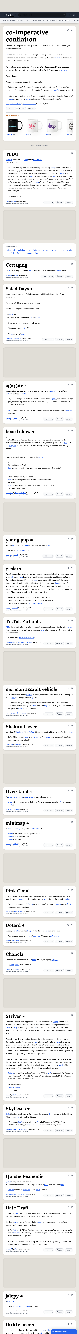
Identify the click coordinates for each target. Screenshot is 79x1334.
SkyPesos (9, 1129)
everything (36, 828)
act (10, 270)
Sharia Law (20, 732)
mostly (17, 828)
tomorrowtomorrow (29, 104)
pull (14, 1306)
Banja (15, 418)
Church (34, 705)
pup (26, 550)
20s (48, 545)
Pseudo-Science (51, 20)
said (22, 334)
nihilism (64, 70)
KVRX (24, 713)
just (17, 550)
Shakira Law (9, 745)
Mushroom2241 (23, 1194)
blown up (36, 936)
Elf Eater (17, 809)
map (8, 828)
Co (7, 55)
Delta (8, 1114)
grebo (8, 608)
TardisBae (16, 969)
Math (54, 176)
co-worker (56, 250)
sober (21, 899)
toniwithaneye (18, 912)
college (55, 1021)
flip (53, 959)
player (16, 1213)
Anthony (11, 1073)
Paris (38, 1122)
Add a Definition (64, 20)
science (57, 58)
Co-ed (19, 253)
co (29, 250)
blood (37, 317)
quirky (46, 1184)
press (21, 577)
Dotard (8, 941)
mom (12, 964)
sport (40, 1222)
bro (32, 638)
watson (14, 1311)
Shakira (47, 737)
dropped (58, 583)
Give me (11, 1189)
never (35, 580)
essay (53, 167)
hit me (17, 964)
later (11, 99)
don (28, 1125)
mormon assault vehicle (13, 713)
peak (62, 1184)
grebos (39, 603)
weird (43, 630)
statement (29, 797)
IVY (49, 1073)
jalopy (7, 1311)
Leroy (10, 802)
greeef (16, 275)
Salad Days (9, 339)
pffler (15, 1249)
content (53, 391)
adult (27, 545)
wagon (29, 695)
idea (61, 802)
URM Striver (16, 1095)
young (22, 550)
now (28, 603)
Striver (8, 1095)
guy (36, 1042)
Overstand (9, 809)
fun (33, 1062)
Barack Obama (14, 1087)
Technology (37, 20)
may (15, 1027)
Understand (37, 159)
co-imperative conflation (13, 104)
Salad (11, 334)
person (14, 545)
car (13, 1301)
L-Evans (13, 201)
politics (61, 1065)
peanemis (26, 1189)
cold (31, 317)
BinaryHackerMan (20, 493)
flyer (50, 1114)
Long (26, 159)
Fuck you (68, 410)
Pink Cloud (9, 912)
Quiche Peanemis (11, 1194)
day (43, 1330)
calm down (54, 936)
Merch (32, 109)
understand (12, 797)
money (58, 904)
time (65, 443)
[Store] (69, 15)
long (29, 931)
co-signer (28, 253)
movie (38, 1189)
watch (24, 394)
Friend (10, 833)
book (20, 1122)
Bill (9, 410)
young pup (9, 555)
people (40, 457)
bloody (33, 603)
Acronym (9, 159)
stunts (27, 1306)
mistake (70, 732)
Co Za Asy (36, 250)
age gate (8, 418)
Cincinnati (17, 1233)
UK (12, 577)
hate (15, 1230)
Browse (20, 20)
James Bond (20, 1306)
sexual (30, 270)
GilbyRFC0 (18, 339)
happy (30, 904)
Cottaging (9, 275)
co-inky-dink (67, 250)
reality (67, 899)
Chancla (8, 969)
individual (16, 931)
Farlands (27, 638)
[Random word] (64, 15)
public (59, 270)
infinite (56, 90)
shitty (9, 1301)
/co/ (36, 253)
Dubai (36, 737)
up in (23, 328)
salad (11, 314)
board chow (9, 493)
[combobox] (42, 15)
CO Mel (11, 253)
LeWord (15, 844)
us (29, 936)
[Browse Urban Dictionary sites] (10, 15)
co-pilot (46, 250)
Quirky (8, 1182)
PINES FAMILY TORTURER (25, 642)
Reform (32, 732)
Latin (34, 959)
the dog (16, 555)
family (14, 697)
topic (21, 797)
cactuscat (15, 608)
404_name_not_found (20, 1129)
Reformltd (18, 745)
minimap (8, 844)
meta (28, 99)
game (54, 399)
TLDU (7, 201)
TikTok (8, 627)
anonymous (15, 941)
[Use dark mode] (74, 15)
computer (12, 445)
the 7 (10, 805)
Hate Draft (9, 1249)
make (47, 931)
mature (8, 394)
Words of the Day (9, 20)
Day (45, 705)
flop (56, 959)
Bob (9, 468)
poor (17, 1117)
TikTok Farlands (10, 642)
